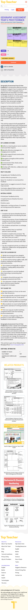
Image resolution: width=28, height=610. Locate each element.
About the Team (6, 546)
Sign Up (20, 10)
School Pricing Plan (20, 570)
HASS (14, 22)
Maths (17, 551)
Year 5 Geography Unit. (17, 345)
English (17, 549)
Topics (17, 562)
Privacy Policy (5, 557)
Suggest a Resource (20, 567)
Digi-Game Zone (19, 544)
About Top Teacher (6, 544)
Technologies (5, 580)
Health (3, 578)
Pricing (7, 10)
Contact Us (18, 575)
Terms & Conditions (6, 554)
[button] (7, 66)
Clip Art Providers (6, 559)
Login (12, 10)
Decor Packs (18, 559)
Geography (19, 22)
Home (2, 22)
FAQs (2, 549)
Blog (2, 551)
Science (17, 557)
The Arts (3, 583)
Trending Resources (20, 546)
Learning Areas (8, 22)
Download (13, 62)
